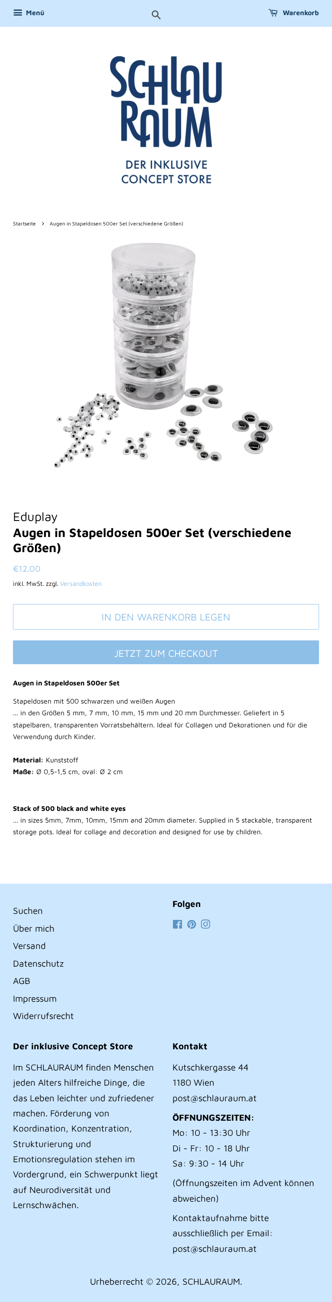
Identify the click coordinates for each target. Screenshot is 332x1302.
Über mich (33, 928)
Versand (29, 945)
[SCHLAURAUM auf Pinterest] (191, 924)
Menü (34, 12)
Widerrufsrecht (43, 1015)
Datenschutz (38, 963)
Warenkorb (300, 12)
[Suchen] (156, 15)
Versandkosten (81, 583)
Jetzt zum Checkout (166, 653)
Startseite (24, 223)
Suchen (28, 910)
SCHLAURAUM (211, 1281)
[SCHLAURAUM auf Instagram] (205, 924)
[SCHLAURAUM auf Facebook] (177, 924)
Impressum (35, 998)
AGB (21, 980)
